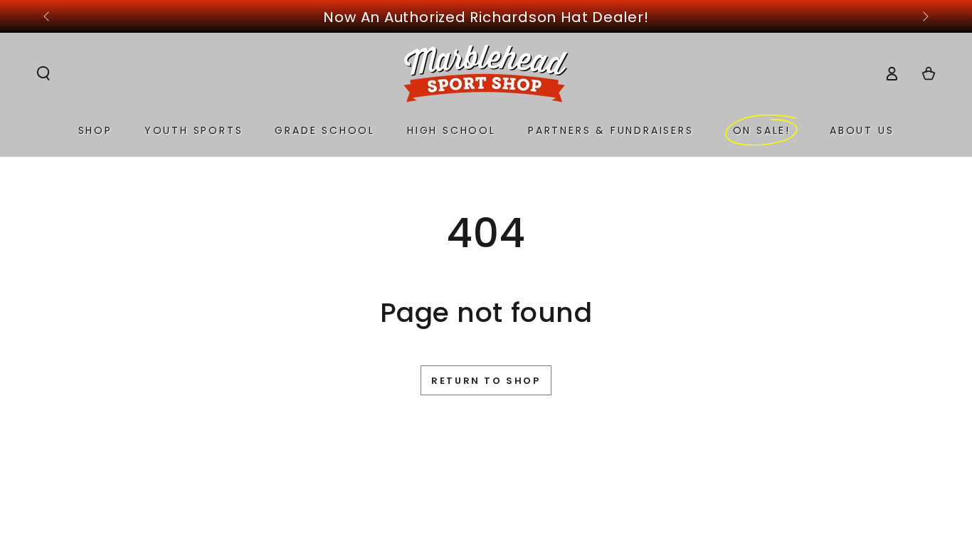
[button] (43, 73)
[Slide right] (924, 17)
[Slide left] (48, 17)
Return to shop (485, 380)
